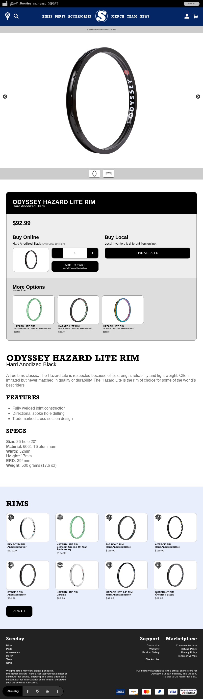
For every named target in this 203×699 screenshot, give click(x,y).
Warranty (154, 648)
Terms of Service (187, 655)
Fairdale (176, 673)
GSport (192, 673)
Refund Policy (189, 648)
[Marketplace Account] (187, 16)
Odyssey (155, 673)
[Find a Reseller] (7, 16)
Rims (97, 29)
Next (198, 97)
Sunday (90, 29)
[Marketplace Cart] (196, 16)
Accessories (80, 16)
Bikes (47, 16)
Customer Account (186, 645)
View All (19, 611)
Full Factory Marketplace (150, 670)
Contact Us (153, 645)
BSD (193, 676)
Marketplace (181, 638)
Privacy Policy (189, 652)
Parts (60, 16)
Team (132, 16)
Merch (118, 16)
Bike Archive (152, 659)
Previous (5, 97)
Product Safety (150, 652)
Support (191, 4)
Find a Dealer (147, 253)
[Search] (16, 16)
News (145, 16)
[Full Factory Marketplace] (5, 3)
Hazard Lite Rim (108, 29)
